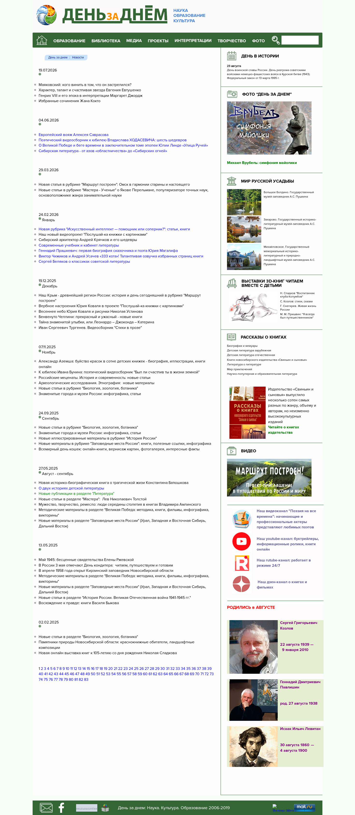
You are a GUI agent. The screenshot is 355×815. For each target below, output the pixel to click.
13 (79, 668)
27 (147, 668)
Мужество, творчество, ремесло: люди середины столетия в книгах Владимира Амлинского (120, 504)
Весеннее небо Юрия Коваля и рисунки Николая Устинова (91, 311)
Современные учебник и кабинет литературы (79, 245)
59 (140, 674)
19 (105, 668)
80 (71, 679)
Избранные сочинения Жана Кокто (69, 101)
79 (66, 679)
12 (75, 668)
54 (113, 674)
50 (93, 674)
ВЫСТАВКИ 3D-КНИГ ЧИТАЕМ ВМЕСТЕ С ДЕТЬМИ (272, 283)
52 (103, 674)
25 (136, 668)
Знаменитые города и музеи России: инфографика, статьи (90, 393)
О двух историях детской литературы (71, 488)
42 (51, 674)
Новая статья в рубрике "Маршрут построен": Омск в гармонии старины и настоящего (114, 184)
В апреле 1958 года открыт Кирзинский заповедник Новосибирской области (106, 570)
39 (209, 668)
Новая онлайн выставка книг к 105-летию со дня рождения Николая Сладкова (108, 653)
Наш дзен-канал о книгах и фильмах (282, 585)
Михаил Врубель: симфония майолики (262, 162)
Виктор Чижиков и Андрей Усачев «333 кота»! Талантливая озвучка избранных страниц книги (121, 256)
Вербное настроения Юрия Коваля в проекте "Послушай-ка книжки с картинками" (111, 306)
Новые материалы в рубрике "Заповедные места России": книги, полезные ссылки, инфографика (125, 443)
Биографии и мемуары (242, 346)
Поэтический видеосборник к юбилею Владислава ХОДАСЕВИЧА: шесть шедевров (113, 140)
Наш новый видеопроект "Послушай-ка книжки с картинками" (93, 234)
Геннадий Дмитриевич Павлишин (300, 685)
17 (97, 668)
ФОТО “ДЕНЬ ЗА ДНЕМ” (267, 94)
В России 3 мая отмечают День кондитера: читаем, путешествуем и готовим (106, 565)
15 (88, 668)
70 (197, 674)
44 (61, 674)
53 (108, 674)
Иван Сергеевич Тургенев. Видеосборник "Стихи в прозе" (90, 327)
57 (129, 674)
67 (181, 674)
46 (72, 674)
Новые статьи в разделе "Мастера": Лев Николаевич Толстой (93, 499)
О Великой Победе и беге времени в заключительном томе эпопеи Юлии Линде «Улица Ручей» (123, 145)
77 (56, 679)
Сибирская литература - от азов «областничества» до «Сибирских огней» (103, 151)
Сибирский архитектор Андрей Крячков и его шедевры (88, 239)
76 (51, 679)
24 (131, 668)
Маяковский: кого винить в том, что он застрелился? (85, 84)
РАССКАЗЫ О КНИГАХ (263, 337)
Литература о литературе (244, 364)
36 (194, 668)
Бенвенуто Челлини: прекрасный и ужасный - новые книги (90, 316)
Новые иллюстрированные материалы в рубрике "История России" (98, 438)
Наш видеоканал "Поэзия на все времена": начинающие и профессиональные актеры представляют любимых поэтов (286, 519)
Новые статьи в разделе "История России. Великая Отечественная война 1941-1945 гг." (115, 597)
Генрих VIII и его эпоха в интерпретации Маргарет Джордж (90, 95)
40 (41, 674)
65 (171, 674)
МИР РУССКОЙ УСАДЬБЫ (267, 181)
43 (56, 674)
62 (155, 674)
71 (202, 674)
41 (46, 674)
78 (61, 679)
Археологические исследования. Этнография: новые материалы (96, 383)
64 (165, 674)
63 (160, 674)
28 (152, 668)
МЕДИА (134, 40)
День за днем (57, 57)
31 (167, 668)
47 (77, 674)
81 (76, 679)
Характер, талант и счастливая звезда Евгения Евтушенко (90, 90)
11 (71, 668)
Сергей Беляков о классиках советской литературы (84, 261)
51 (98, 674)
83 (86, 679)
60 (145, 674)
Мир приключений (239, 369)
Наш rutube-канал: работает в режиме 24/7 (284, 563)
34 (183, 668)
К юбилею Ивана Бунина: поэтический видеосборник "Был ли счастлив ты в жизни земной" (119, 372)
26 (141, 668)
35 (188, 668)
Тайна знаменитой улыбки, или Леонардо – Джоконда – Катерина (96, 322)
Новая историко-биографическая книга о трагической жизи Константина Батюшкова (113, 482)
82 (81, 679)
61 (150, 674)
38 (204, 668)
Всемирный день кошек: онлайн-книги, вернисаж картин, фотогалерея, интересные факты (119, 449)
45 (66, 674)
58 (134, 674)
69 (192, 674)
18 (101, 668)
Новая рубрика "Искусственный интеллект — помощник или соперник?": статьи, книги (114, 229)
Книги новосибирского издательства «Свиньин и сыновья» (267, 360)
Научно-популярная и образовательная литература (262, 374)
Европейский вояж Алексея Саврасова (73, 134)
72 (207, 674)
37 (199, 668)
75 (46, 679)
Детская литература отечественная (251, 355)
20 (110, 668)
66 (176, 674)
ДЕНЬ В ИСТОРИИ (260, 56)
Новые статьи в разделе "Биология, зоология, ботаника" (88, 636)
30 (162, 668)
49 (87, 674)
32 (172, 668)
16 (92, 668)
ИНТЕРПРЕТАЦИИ (193, 40)
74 (41, 679)
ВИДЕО (248, 451)
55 (119, 674)
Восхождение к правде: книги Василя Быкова (79, 603)
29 (157, 668)
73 (212, 674)
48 (82, 674)
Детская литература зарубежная (249, 350)
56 (124, 674)
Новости (78, 57)
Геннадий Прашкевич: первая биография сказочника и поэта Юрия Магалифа (108, 250)
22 (120, 668)
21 (115, 668)
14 (84, 668)
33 (178, 668)
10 (67, 668)
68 (187, 674)
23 (125, 668)
